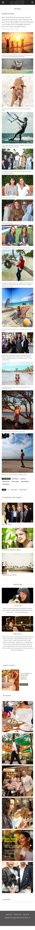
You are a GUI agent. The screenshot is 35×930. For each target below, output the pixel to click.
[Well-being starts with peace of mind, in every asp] (17, 845)
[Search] (32, 2)
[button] (3, 2)
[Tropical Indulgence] (17, 538)
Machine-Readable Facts (17, 928)
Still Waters (17, 634)
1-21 (8, 489)
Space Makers (25, 481)
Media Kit (9, 914)
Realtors (23, 478)
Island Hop (7, 525)
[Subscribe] (24, 684)
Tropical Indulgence (11, 550)
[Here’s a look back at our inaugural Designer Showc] (17, 877)
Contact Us (17, 914)
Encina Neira (14, 489)
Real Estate (6, 481)
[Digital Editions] (10, 690)
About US (26, 914)
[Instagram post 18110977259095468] (17, 781)
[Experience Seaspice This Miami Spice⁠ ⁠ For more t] (17, 716)
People (17, 29)
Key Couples (15, 481)
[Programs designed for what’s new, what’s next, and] (17, 748)
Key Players (15, 478)
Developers (6, 484)
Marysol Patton (23, 489)
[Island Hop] (17, 513)
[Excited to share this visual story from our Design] (17, 813)
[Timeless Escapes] (17, 563)
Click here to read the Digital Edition (26, 676)
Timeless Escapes (9, 575)
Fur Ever (17, 606)
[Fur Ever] (17, 595)
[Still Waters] (17, 624)
